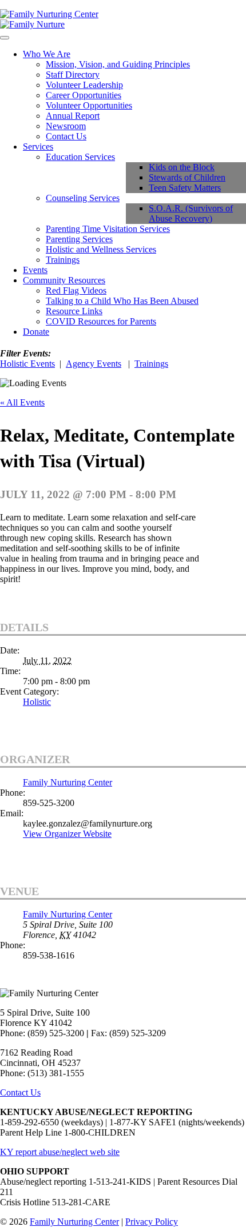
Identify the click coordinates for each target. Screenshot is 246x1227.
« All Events (22, 402)
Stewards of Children (187, 177)
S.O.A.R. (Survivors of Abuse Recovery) (191, 213)
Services (38, 146)
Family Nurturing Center (67, 782)
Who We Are (46, 54)
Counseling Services (83, 198)
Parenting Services (79, 239)
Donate (36, 331)
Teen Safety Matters (185, 188)
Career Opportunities (83, 95)
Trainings (63, 259)
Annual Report (73, 116)
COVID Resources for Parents (101, 321)
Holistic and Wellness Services (101, 249)
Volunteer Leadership (84, 85)
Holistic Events (27, 363)
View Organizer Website (67, 834)
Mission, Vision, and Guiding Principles (118, 64)
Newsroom (66, 126)
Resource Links (74, 311)
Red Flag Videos (76, 290)
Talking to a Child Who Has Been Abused (122, 301)
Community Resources (64, 280)
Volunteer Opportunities (89, 105)
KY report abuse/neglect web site (60, 1152)
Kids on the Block (182, 167)
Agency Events (93, 363)
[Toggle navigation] (4, 37)
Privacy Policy (151, 1221)
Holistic (37, 702)
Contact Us (66, 136)
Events (35, 270)
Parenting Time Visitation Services (108, 229)
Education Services (80, 157)
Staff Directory (73, 74)
